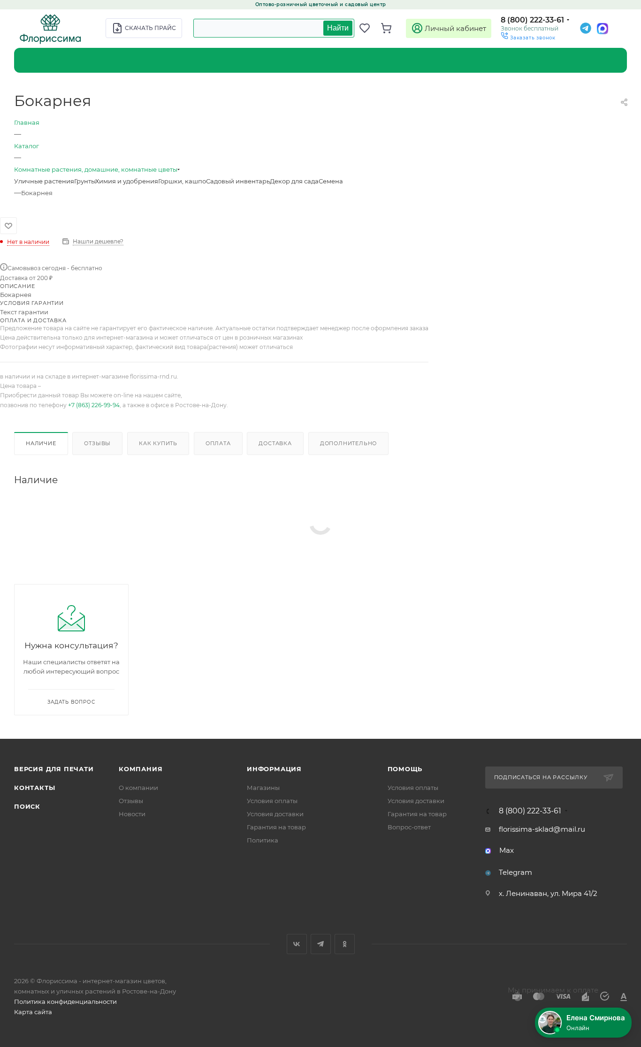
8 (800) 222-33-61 (532, 19)
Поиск (27, 806)
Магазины (263, 787)
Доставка (275, 443)
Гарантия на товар (276, 827)
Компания (140, 769)
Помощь (405, 769)
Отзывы (97, 443)
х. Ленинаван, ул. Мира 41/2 (548, 893)
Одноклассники (345, 944)
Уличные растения (44, 181)
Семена (331, 181)
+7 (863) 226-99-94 (94, 405)
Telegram (515, 872)
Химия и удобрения (126, 181)
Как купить (158, 443)
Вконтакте (297, 944)
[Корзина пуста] (391, 28)
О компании (138, 787)
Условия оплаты (272, 800)
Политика (262, 840)
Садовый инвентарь (238, 181)
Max (506, 850)
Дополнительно (348, 443)
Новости (132, 814)
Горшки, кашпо (182, 181)
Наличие (41, 443)
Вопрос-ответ (409, 827)
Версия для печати (54, 769)
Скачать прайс (150, 27)
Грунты (84, 181)
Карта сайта (33, 1012)
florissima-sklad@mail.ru (542, 829)
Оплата (218, 443)
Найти (338, 28)
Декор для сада (294, 181)
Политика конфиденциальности (65, 1001)
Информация (274, 769)
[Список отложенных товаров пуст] (370, 28)
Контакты (34, 787)
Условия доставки (275, 814)
